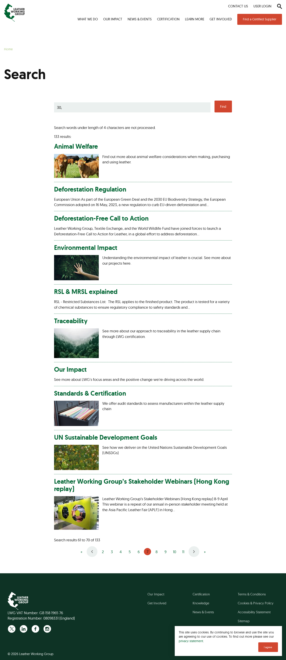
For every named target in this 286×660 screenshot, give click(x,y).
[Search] (279, 6)
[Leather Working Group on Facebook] (35, 629)
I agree (268, 647)
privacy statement (191, 641)
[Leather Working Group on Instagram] (47, 629)
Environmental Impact (85, 247)
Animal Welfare (76, 146)
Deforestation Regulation (90, 189)
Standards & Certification (90, 393)
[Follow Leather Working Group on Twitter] (12, 629)
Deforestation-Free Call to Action (101, 218)
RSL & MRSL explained (86, 291)
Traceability (71, 321)
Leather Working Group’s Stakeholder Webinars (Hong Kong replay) (141, 485)
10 (174, 551)
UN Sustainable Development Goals (105, 437)
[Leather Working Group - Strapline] (14, 13)
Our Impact (70, 369)
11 (183, 551)
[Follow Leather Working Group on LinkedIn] (23, 629)
